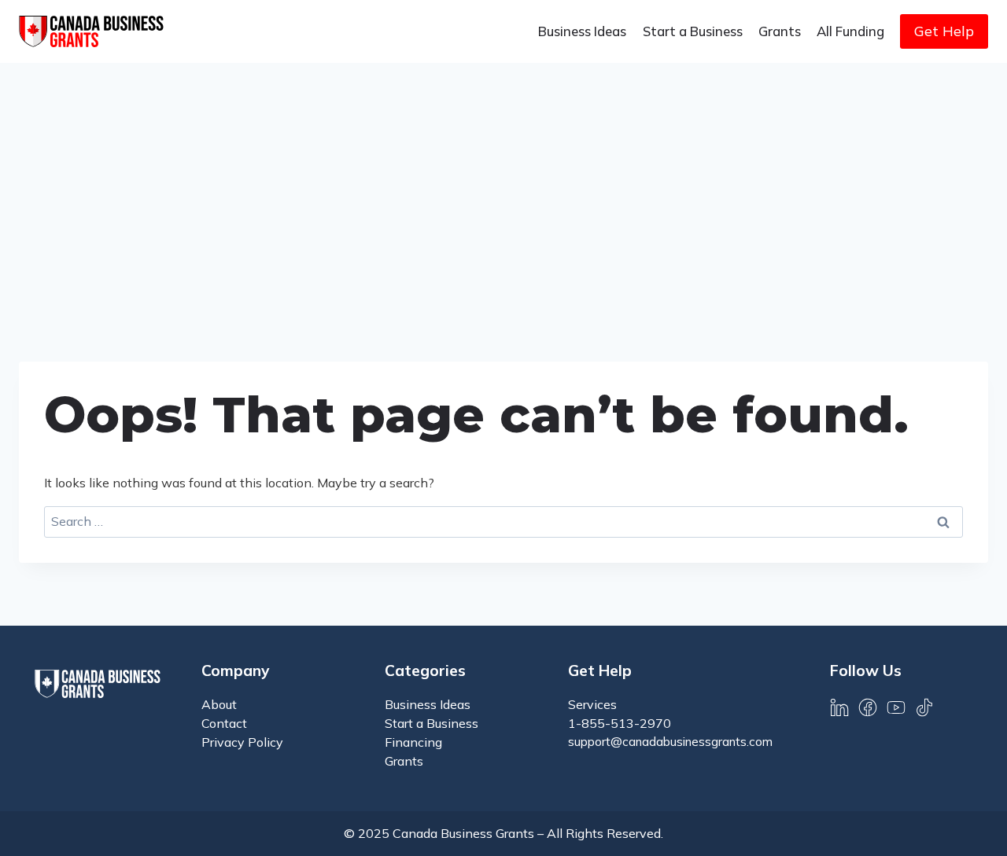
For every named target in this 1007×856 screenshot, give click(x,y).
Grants (779, 31)
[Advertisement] (503, 181)
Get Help (944, 31)
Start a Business (693, 31)
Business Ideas (582, 31)
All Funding (850, 31)
